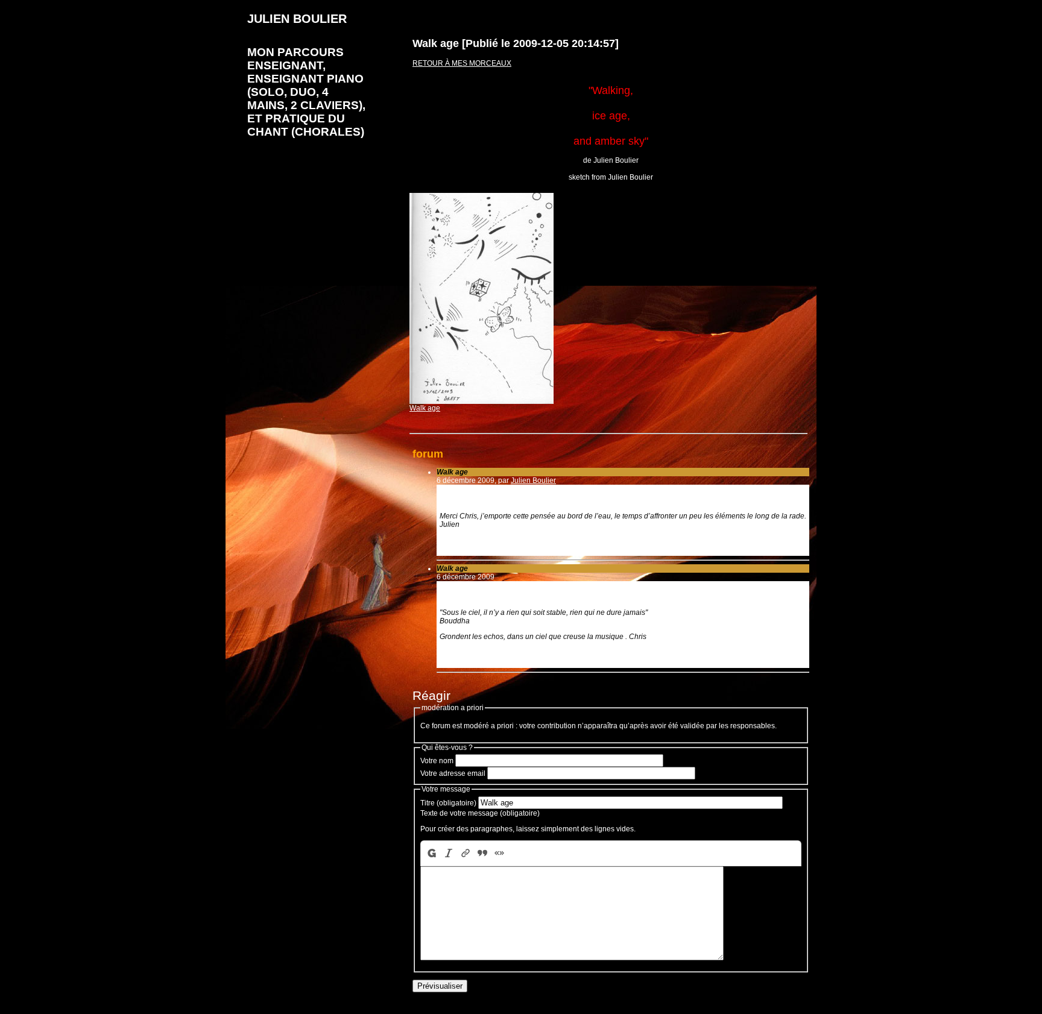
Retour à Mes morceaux (461, 63)
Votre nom (436, 761)
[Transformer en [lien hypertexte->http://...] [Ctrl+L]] (465, 853)
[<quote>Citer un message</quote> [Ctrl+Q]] (482, 853)
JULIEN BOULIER (297, 18)
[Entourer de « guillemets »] (499, 853)
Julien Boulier (533, 480)
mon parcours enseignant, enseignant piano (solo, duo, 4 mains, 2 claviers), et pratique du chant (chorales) (306, 92)
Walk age (424, 408)
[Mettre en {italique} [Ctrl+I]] (448, 853)
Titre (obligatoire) (448, 803)
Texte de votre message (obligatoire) (480, 813)
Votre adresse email (452, 773)
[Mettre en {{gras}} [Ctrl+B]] (430, 853)
